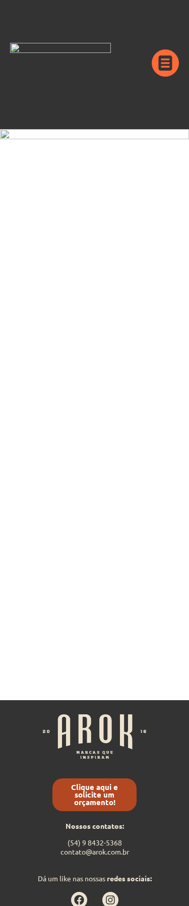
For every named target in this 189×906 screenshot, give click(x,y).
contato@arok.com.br (94, 851)
